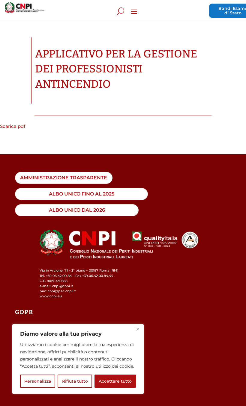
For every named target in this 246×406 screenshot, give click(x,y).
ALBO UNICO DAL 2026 (77, 210)
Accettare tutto (115, 381)
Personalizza (37, 381)
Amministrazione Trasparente (63, 178)
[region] (78, 359)
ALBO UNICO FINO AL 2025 (81, 194)
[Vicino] (137, 329)
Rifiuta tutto (75, 381)
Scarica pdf (12, 126)
